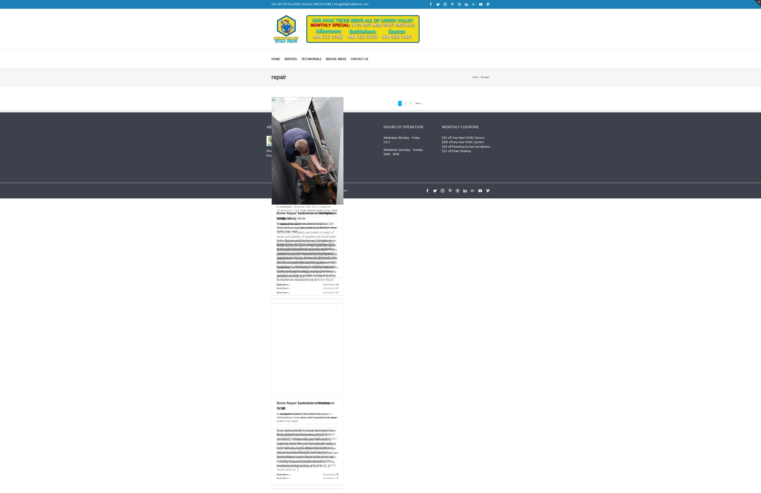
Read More (282, 478)
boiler (324, 418)
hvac (288, 421)
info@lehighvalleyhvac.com (351, 4)
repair (295, 421)
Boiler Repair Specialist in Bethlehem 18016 (306, 406)
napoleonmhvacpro (290, 414)
